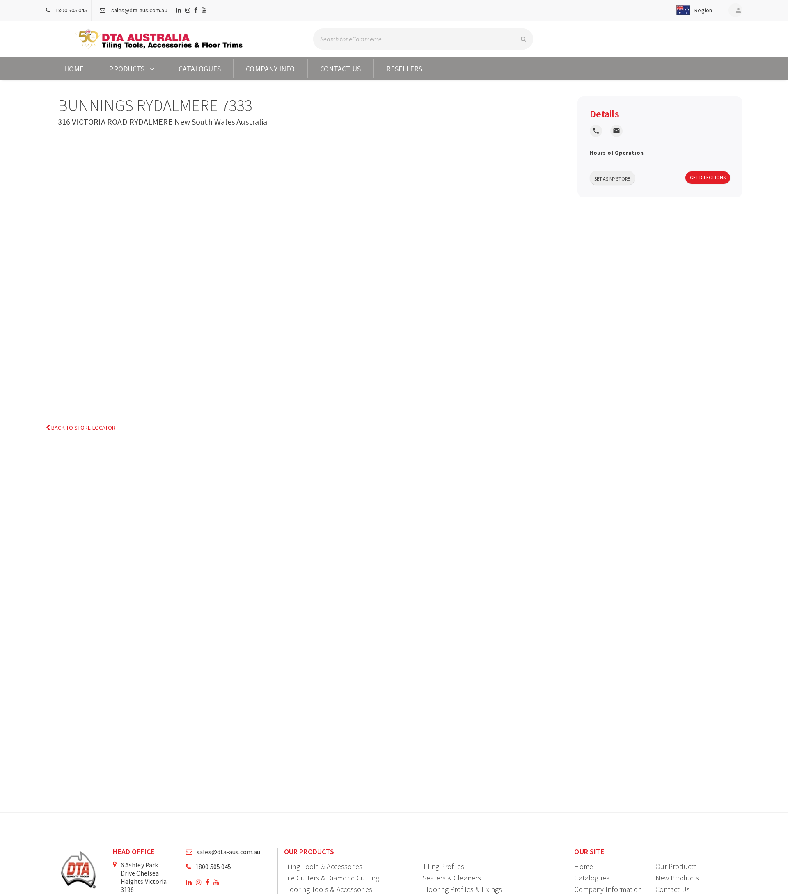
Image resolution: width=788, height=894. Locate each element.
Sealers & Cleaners (452, 878)
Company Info (270, 68)
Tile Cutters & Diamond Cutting (331, 878)
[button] (692, 10)
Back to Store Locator (82, 427)
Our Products (676, 866)
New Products (677, 878)
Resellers (404, 68)
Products (126, 68)
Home (74, 68)
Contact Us (340, 68)
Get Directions (708, 177)
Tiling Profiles (443, 866)
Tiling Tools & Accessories (323, 866)
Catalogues (200, 68)
